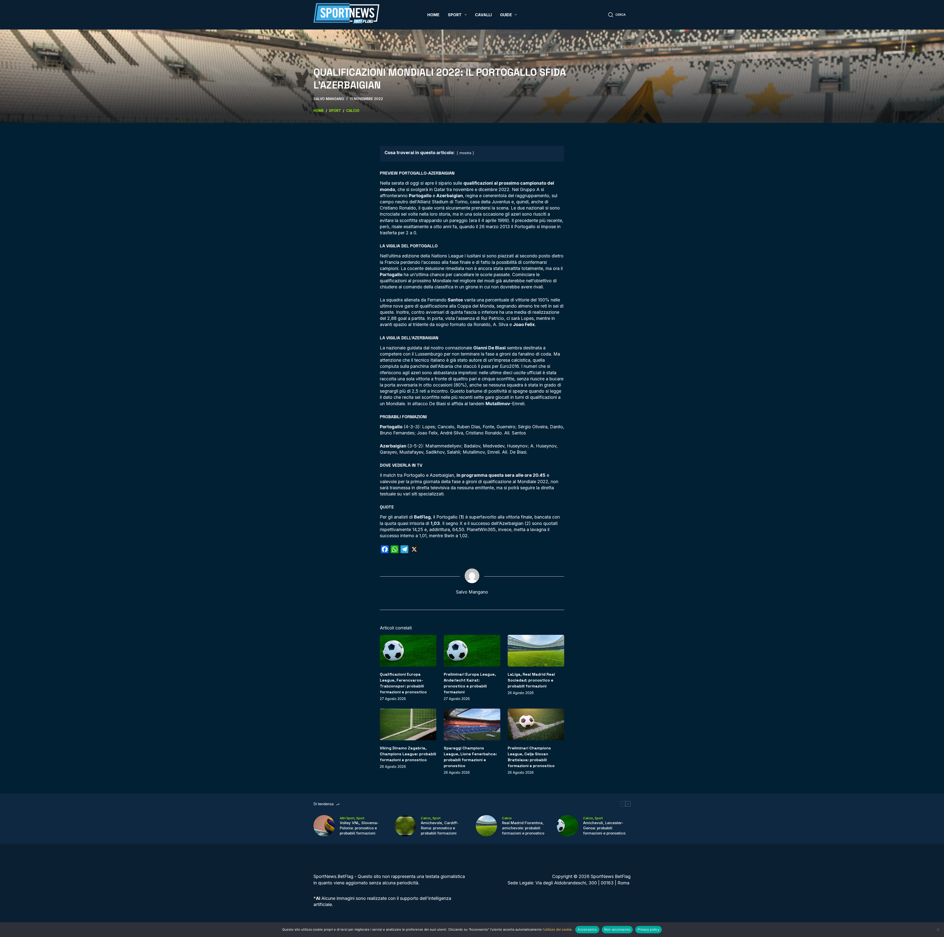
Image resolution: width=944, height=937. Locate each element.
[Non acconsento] (937, 929)
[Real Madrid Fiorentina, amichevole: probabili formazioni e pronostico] (486, 825)
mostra (465, 153)
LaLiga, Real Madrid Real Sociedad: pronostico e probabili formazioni (531, 680)
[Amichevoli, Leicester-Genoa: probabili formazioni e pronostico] (567, 825)
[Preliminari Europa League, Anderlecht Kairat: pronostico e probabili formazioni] (472, 651)
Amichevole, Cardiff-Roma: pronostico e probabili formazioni (439, 827)
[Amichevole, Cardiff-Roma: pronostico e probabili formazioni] (405, 825)
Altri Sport (347, 818)
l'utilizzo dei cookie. (558, 929)
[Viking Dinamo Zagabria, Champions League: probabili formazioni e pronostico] (408, 724)
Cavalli (483, 14)
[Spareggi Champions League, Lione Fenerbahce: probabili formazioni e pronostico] (472, 724)
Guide (506, 14)
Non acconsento (617, 929)
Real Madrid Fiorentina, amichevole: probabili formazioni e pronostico (523, 827)
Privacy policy (648, 929)
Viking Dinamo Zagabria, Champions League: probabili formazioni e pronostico (408, 753)
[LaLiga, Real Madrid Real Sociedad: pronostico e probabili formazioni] (536, 651)
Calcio (426, 818)
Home (433, 14)
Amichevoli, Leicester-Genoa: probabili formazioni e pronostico (604, 827)
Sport (455, 14)
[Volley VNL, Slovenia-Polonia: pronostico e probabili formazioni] (324, 825)
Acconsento (587, 929)
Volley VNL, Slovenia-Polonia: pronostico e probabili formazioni (359, 827)
